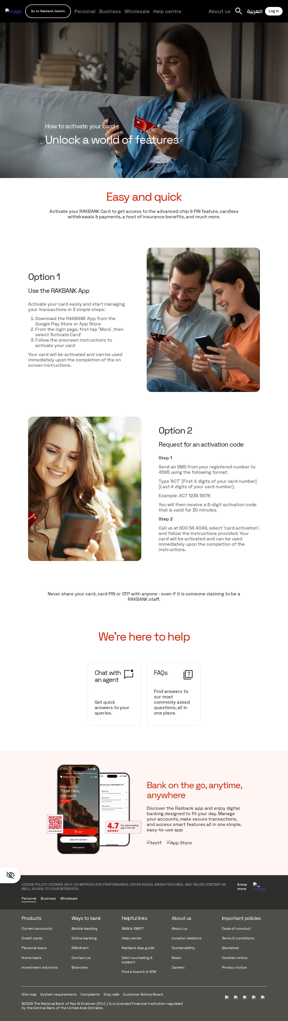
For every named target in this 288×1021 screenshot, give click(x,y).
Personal (85, 11)
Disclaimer (230, 947)
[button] (48, 11)
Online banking (84, 938)
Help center (132, 938)
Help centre (167, 11)
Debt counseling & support (137, 959)
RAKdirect (80, 947)
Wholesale (137, 11)
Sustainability (183, 947)
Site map (29, 994)
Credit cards (32, 938)
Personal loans (34, 947)
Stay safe (111, 994)
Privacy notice (234, 967)
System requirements (58, 994)
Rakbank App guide (138, 947)
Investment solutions (40, 967)
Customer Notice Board (143, 994)
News (176, 957)
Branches (80, 967)
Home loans (31, 957)
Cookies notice (234, 957)
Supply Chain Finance (188, 14)
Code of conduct (236, 928)
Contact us (81, 957)
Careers (178, 967)
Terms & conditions (238, 938)
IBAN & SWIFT (133, 928)
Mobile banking (84, 928)
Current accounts (37, 928)
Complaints (90, 994)
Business (110, 11)
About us (220, 11)
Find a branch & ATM (139, 971)
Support (121, 14)
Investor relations (186, 938)
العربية (255, 11)
